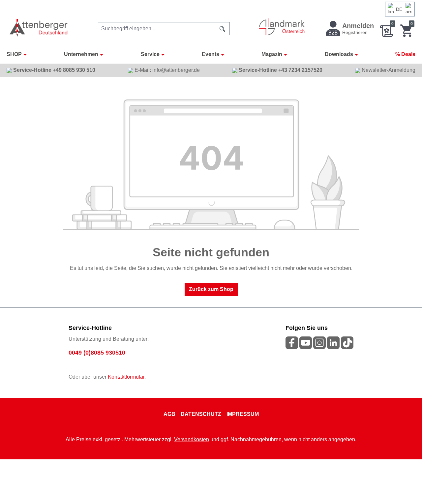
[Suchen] (222, 28)
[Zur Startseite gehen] (39, 27)
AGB (169, 414)
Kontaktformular (126, 377)
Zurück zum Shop (211, 289)
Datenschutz (201, 414)
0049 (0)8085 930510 (97, 352)
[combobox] (157, 28)
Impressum (242, 414)
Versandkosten (191, 439)
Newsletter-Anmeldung (387, 70)
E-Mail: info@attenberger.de (166, 70)
